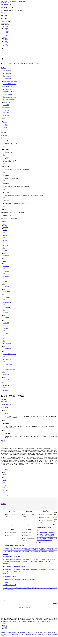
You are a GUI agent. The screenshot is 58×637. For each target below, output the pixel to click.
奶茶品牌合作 (28, 632)
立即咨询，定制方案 (6, 404)
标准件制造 (22, 632)
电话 (6, 627)
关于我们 (3, 2)
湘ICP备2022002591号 (24, 607)
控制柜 (8, 31)
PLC (7, 29)
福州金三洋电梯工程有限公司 (38, 634)
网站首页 (5, 27)
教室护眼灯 (12, 632)
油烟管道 (3, 632)
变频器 (8, 32)
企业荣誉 (8, 44)
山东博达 (17, 632)
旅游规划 (7, 632)
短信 (6, 628)
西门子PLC (16, 63)
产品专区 (5, 28)
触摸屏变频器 (27, 63)
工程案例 (5, 39)
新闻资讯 (5, 41)
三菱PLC (21, 63)
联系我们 (7, 2)
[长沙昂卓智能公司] (6, 4)
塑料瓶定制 (48, 634)
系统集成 (33, 63)
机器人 (8, 35)
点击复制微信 (4, 24)
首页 (6, 623)
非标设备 (8, 34)
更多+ (55, 521)
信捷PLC (11, 63)
